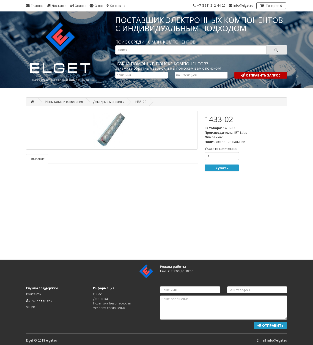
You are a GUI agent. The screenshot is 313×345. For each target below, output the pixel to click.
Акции (30, 306)
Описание (37, 159)
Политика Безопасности (112, 303)
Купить (221, 168)
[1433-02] (112, 130)
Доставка (100, 298)
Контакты (33, 294)
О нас (97, 294)
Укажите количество (221, 148)
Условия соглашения (109, 308)
